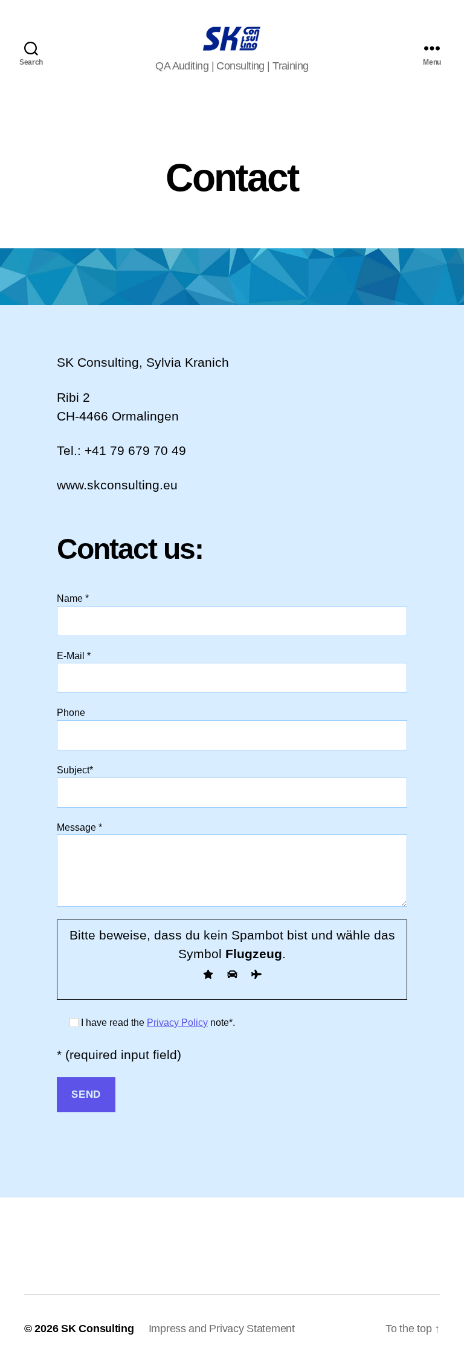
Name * (73, 598)
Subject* (75, 770)
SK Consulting (97, 1329)
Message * (79, 827)
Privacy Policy (177, 1022)
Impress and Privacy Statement (222, 1329)
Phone (71, 712)
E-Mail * (74, 656)
